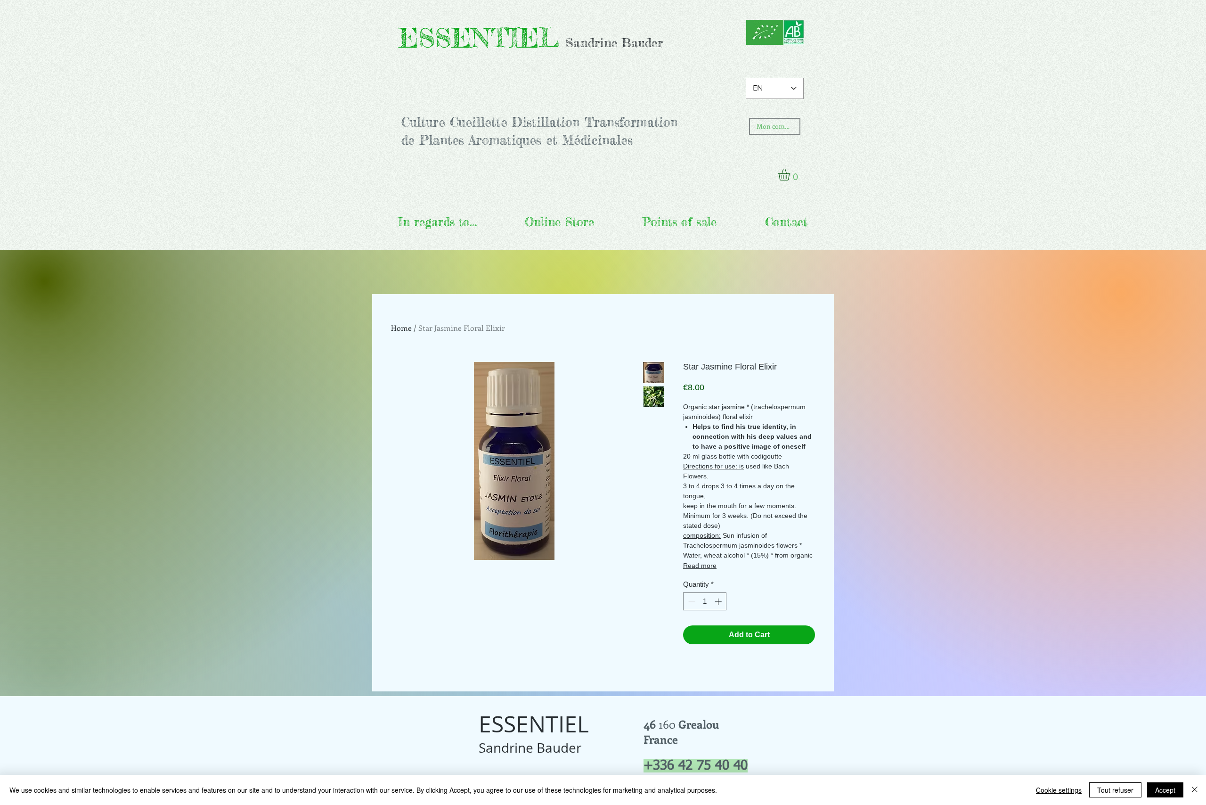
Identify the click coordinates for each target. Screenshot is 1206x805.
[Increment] (719, 601)
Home (401, 328)
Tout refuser (1115, 790)
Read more (700, 565)
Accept (1165, 790)
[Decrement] (690, 601)
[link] (791, 175)
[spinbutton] (705, 601)
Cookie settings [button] (1059, 790)
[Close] (1194, 789)
